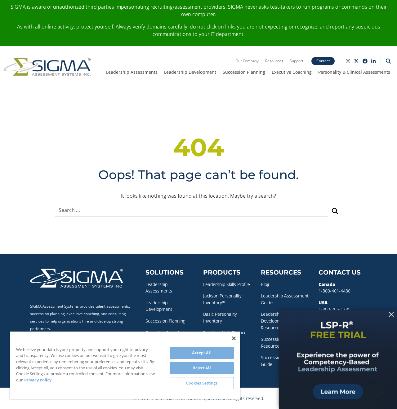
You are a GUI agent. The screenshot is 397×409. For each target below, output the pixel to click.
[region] (125, 365)
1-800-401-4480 (334, 291)
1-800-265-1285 (334, 309)
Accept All (201, 352)
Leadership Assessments (132, 72)
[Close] (234, 338)
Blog (265, 284)
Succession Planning (244, 72)
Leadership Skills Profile (226, 284)
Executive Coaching (292, 72)
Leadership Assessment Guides (285, 299)
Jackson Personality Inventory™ (222, 299)
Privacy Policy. (38, 380)
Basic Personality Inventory (220, 317)
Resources (274, 61)
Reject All (202, 368)
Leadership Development (190, 72)
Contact (323, 61)
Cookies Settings (201, 383)
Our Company (247, 61)
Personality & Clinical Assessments (354, 72)
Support (296, 61)
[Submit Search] (335, 211)
